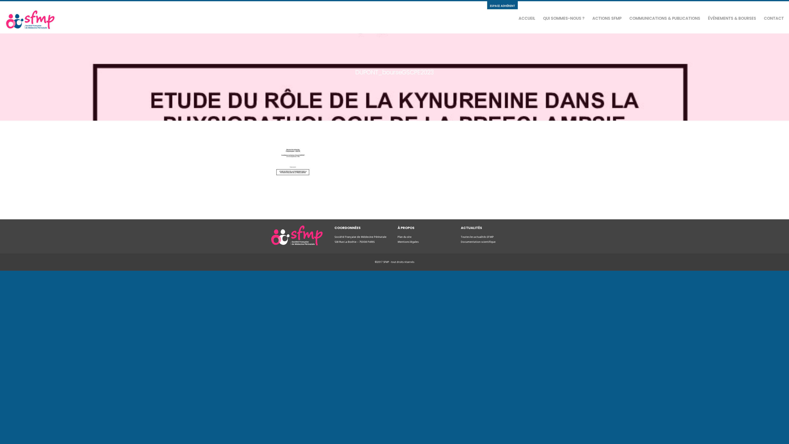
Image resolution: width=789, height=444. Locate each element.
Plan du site (405, 237)
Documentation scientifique (478, 241)
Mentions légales (408, 241)
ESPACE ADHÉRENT (502, 5)
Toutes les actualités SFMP (477, 237)
